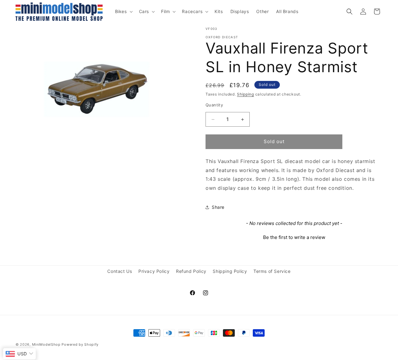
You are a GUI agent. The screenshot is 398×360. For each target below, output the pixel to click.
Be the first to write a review (294, 237)
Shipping (245, 94)
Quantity (214, 105)
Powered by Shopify (80, 344)
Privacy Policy (153, 271)
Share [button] (218, 207)
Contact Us (119, 271)
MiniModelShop (46, 344)
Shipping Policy (230, 271)
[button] (123, 11)
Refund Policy (191, 271)
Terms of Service (272, 271)
